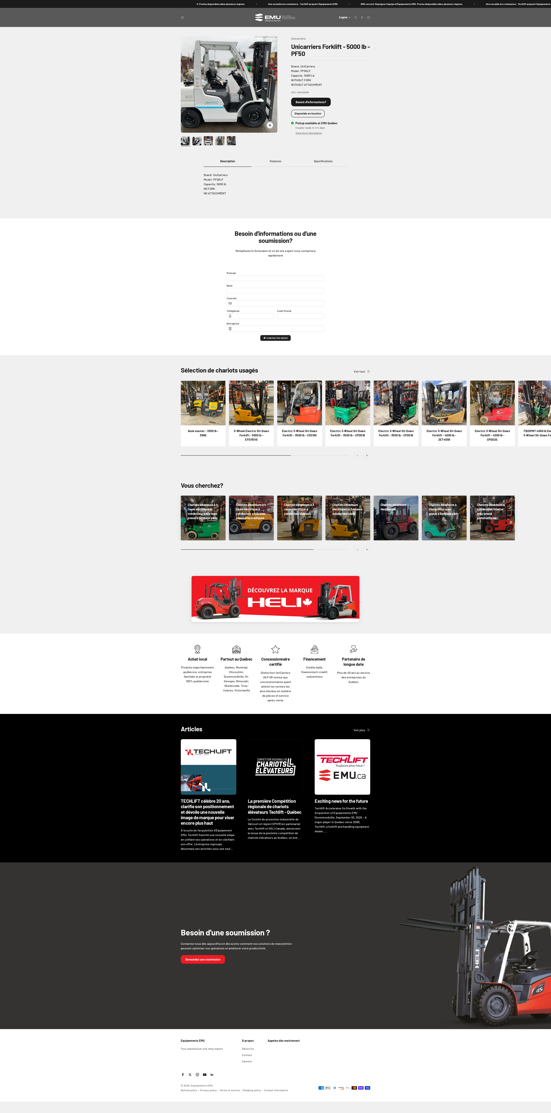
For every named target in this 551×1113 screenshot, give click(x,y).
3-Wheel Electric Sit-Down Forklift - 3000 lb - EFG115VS (251, 435)
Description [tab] (227, 161)
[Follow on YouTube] (205, 1075)
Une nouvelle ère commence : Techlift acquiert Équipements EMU (252, 4)
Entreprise (233, 323)
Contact (247, 1055)
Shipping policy (252, 1090)
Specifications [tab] (323, 161)
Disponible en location (308, 113)
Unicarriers (298, 38)
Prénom (231, 273)
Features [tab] (275, 161)
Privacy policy (208, 1090)
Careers (247, 1061)
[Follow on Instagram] (197, 1075)
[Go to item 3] (208, 141)
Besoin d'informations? (311, 102)
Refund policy (189, 1090)
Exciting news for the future (341, 801)
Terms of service (230, 1090)
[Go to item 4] (219, 141)
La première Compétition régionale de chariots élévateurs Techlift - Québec (274, 806)
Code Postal (284, 311)
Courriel (231, 298)
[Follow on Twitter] (190, 1075)
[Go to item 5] (231, 141)
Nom (229, 286)
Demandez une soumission (202, 959)
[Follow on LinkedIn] (212, 1075)
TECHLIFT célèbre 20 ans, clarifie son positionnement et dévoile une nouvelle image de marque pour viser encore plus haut (207, 812)
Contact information (276, 1090)
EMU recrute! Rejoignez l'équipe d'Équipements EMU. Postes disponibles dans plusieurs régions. (143, 4)
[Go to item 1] (185, 141)
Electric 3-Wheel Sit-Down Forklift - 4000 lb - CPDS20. (492, 435)
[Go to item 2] (196, 141)
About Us (248, 1048)
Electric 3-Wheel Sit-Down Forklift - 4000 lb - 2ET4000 (444, 435)
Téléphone (233, 311)
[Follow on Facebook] (183, 1075)
